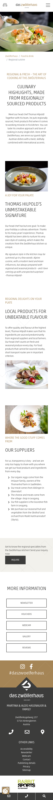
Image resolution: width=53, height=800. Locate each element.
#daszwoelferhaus (26, 673)
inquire (15, 560)
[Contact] (9, 796)
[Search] (44, 796)
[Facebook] (31, 668)
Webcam (26, 625)
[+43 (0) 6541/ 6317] (11, 733)
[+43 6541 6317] (26, 796)
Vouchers (26, 614)
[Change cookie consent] (5, 790)
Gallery (27, 636)
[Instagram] (22, 668)
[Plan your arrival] (42, 733)
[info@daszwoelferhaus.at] (27, 733)
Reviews (26, 648)
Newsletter (26, 603)
